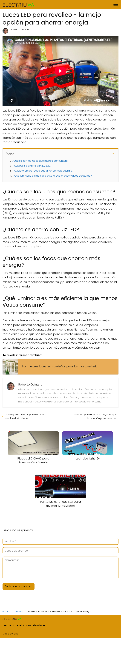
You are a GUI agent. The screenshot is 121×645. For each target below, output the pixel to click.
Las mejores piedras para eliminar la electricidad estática (26, 416)
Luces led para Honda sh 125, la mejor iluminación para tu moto (94, 416)
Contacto (8, 625)
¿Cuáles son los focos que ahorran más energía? (43, 170)
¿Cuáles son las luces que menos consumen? (40, 161)
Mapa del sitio (10, 633)
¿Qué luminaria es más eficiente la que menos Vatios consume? (52, 176)
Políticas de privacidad (31, 625)
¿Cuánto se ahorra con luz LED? (32, 166)
